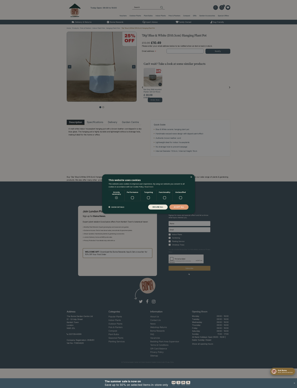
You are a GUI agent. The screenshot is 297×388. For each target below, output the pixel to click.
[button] (116, 207)
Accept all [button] (179, 207)
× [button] (191, 177)
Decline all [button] (158, 207)
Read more (148, 187)
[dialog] (148, 194)
